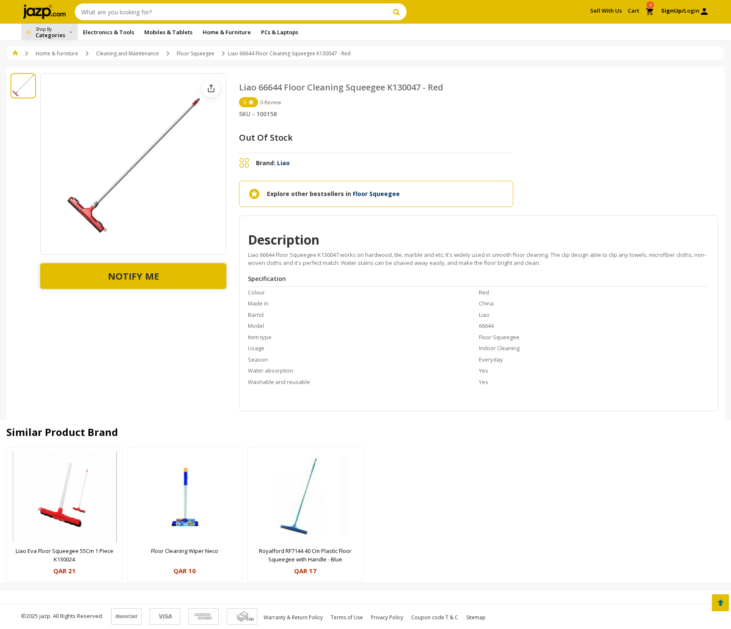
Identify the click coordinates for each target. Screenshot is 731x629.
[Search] (397, 11)
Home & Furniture (57, 53)
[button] (16, 53)
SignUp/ (672, 10)
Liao (283, 163)
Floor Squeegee (195, 53)
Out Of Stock (266, 137)
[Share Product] (211, 88)
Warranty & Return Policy (293, 617)
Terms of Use (347, 617)
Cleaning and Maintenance (127, 53)
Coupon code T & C (434, 617)
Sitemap (476, 617)
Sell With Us (606, 10)
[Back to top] (720, 602)
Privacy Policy (387, 617)
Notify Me (133, 276)
